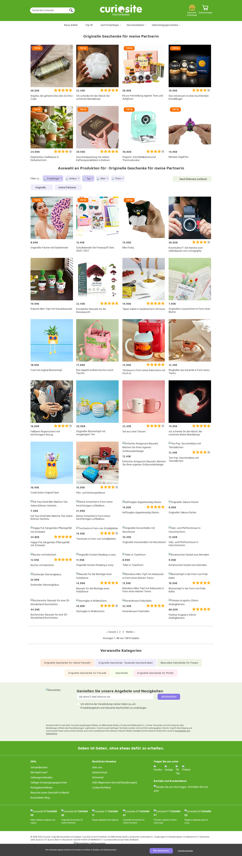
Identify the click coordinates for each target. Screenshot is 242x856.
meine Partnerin (67, 187)
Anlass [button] (73, 178)
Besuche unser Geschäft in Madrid (50, 792)
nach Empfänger (110, 25)
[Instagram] (169, 768)
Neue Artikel (71, 25)
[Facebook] (158, 768)
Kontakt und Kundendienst (170, 780)
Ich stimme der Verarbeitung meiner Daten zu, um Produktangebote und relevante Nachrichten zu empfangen (113, 706)
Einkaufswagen (205, 11)
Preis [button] (118, 178)
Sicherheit (97, 777)
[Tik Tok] (178, 770)
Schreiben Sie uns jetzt (181, 788)
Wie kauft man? (39, 772)
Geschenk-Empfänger (192, 11)
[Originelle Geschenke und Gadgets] (121, 8)
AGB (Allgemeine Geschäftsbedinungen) (114, 782)
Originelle (40, 187)
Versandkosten (39, 767)
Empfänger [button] (53, 178)
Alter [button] (103, 178)
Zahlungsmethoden (41, 777)
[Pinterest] (186, 768)
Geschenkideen (135, 25)
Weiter (130, 631)
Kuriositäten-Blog (40, 797)
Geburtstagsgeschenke (165, 25)
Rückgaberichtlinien (42, 787)
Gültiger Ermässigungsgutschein (49, 782)
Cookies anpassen (185, 851)
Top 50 (89, 25)
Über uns (97, 767)
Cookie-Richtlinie (101, 787)
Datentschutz (99, 772)
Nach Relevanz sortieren (193, 179)
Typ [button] (88, 178)
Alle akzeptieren (161, 850)
